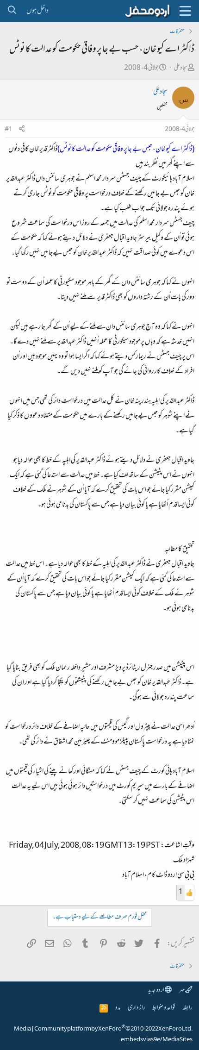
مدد (117, 1008)
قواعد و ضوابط (163, 1008)
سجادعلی (180, 68)
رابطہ (187, 1008)
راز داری (136, 1008)
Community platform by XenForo (113, 1029)
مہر (182, 990)
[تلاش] (12, 11)
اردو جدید (156, 990)
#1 (8, 129)
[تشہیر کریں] (22, 130)
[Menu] (185, 11)
